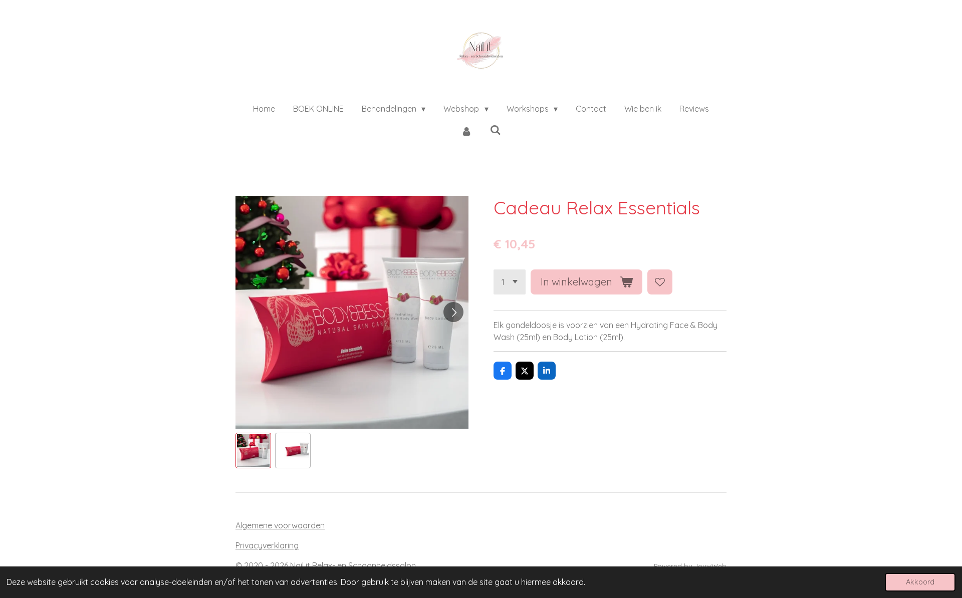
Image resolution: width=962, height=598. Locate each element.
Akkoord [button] (920, 581)
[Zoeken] (496, 129)
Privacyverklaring (267, 545)
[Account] (466, 130)
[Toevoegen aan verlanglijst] (659, 281)
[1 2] (510, 281)
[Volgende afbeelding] (453, 312)
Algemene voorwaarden (280, 525)
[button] (253, 450)
